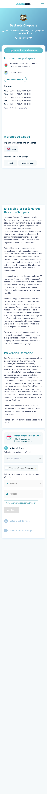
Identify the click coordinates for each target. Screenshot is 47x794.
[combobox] (23, 460)
